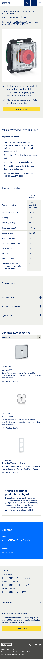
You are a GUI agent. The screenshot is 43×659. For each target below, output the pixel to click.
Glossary (15, 654)
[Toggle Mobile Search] (27, 3)
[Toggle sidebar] (33, 3)
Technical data (31, 130)
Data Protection (27, 652)
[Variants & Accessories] (21, 337)
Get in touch (8, 602)
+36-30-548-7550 (16, 540)
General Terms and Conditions (10, 652)
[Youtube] (40, 645)
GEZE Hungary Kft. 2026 (8, 649)
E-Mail (30, 510)
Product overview (11, 130)
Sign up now (21, 628)
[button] (30, 645)
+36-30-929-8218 (15, 592)
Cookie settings (6, 654)
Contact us (21, 109)
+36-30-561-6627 (15, 585)
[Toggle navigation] (40, 3)
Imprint (21, 654)
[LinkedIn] (36, 645)
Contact (6, 570)
